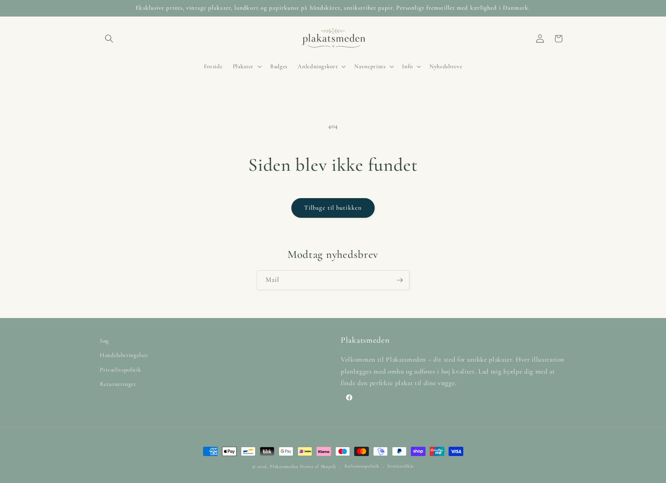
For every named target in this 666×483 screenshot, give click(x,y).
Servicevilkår (400, 466)
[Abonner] (399, 280)
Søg (104, 340)
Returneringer (118, 383)
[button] (109, 38)
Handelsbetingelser (124, 355)
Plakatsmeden (284, 466)
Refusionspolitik (362, 466)
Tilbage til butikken (333, 208)
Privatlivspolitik (120, 369)
